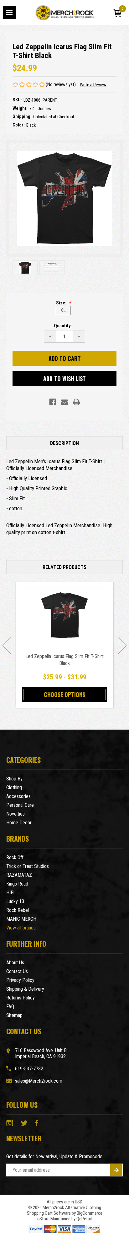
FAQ (10, 1006)
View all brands (21, 928)
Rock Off (14, 857)
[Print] (76, 402)
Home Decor (19, 823)
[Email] (64, 402)
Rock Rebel (17, 910)
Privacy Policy (20, 980)
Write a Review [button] (93, 85)
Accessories (18, 796)
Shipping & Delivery (25, 989)
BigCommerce (89, 1213)
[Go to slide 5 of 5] (7, 645)
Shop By (14, 779)
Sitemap (14, 1015)
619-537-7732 (29, 1069)
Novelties (15, 814)
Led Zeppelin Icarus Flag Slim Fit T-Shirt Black (64, 659)
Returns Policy (20, 998)
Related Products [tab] (64, 567)
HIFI (10, 893)
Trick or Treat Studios (27, 866)
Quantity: (63, 326)
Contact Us (17, 971)
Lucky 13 (15, 901)
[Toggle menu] (9, 12)
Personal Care (20, 805)
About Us (15, 963)
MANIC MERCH (21, 919)
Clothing (14, 787)
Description (64, 443)
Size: (61, 303)
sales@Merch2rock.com (38, 1081)
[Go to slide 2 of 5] (122, 645)
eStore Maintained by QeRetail (64, 1219)
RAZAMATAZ (19, 875)
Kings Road (17, 884)
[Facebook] (52, 402)
